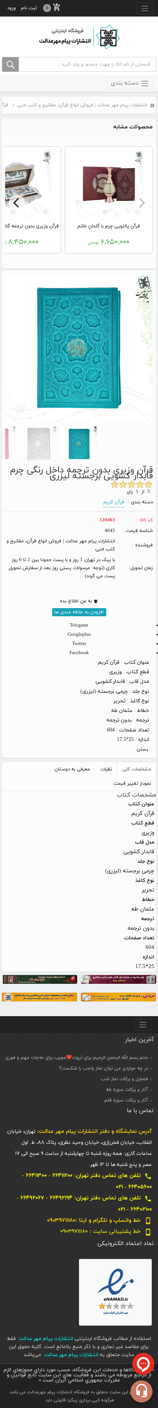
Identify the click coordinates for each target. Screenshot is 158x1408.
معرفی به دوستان (72, 769)
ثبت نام (29, 8)
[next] (17, 203)
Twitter (79, 644)
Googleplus (79, 634)
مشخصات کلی (136, 769)
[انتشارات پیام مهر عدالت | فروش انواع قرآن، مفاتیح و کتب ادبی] (79, 36)
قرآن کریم (113, 502)
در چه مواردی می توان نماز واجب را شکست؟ (103, 1068)
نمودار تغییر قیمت (132, 783)
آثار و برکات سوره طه (127, 1089)
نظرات (106, 769)
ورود (11, 8)
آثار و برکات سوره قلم (126, 1100)
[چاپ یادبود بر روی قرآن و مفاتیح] (118, 979)
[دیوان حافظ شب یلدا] (39, 979)
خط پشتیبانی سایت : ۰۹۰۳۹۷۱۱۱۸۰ (106, 1231)
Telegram (79, 625)
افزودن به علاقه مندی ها (79, 612)
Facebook (79, 653)
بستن (142, 749)
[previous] (141, 203)
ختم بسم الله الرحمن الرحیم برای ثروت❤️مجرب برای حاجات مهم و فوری (76, 1057)
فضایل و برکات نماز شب (124, 1079)
